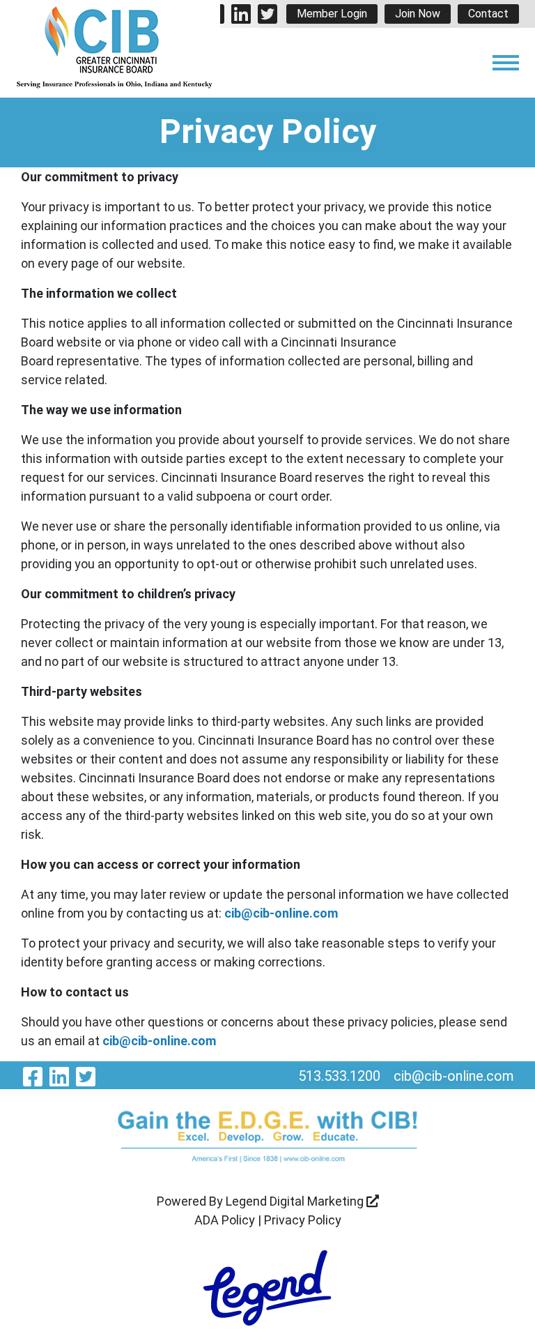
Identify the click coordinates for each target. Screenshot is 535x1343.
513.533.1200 (339, 1076)
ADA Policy (224, 1220)
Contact (488, 13)
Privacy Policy (302, 1220)
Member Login (332, 13)
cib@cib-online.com (281, 913)
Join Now (417, 13)
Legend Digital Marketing (296, 1201)
